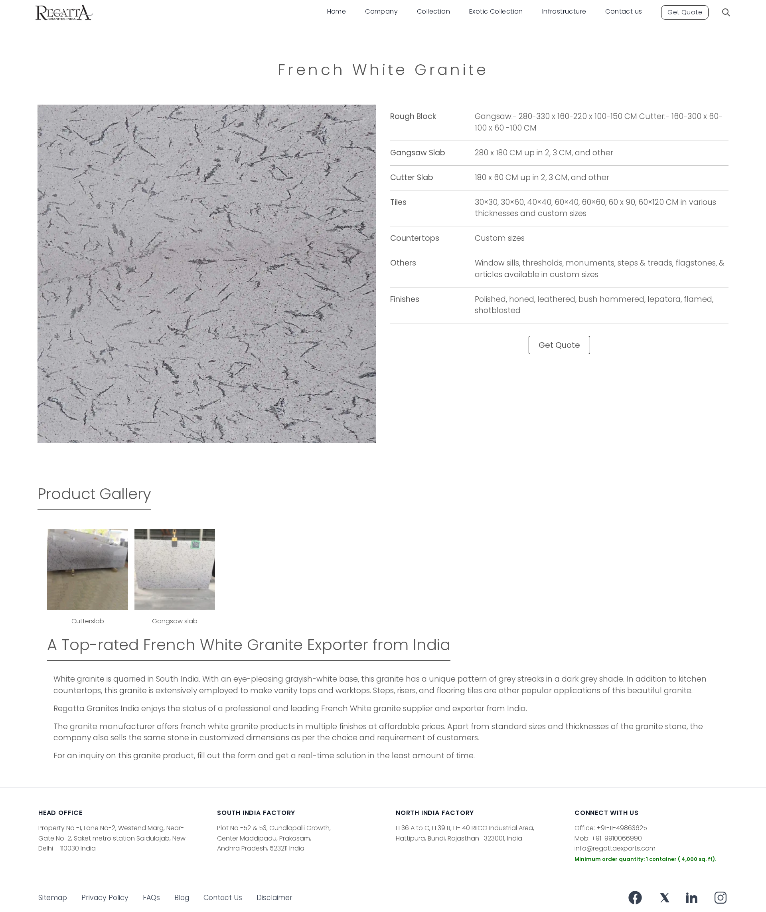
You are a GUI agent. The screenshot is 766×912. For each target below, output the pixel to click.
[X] (664, 897)
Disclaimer (274, 897)
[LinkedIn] (691, 897)
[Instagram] (720, 897)
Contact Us (222, 897)
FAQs (151, 897)
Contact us (623, 11)
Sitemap (52, 897)
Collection (433, 11)
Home (336, 11)
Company (381, 11)
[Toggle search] (726, 12)
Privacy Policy (104, 897)
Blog (181, 897)
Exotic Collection (496, 11)
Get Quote (684, 12)
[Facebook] (635, 898)
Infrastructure (564, 11)
